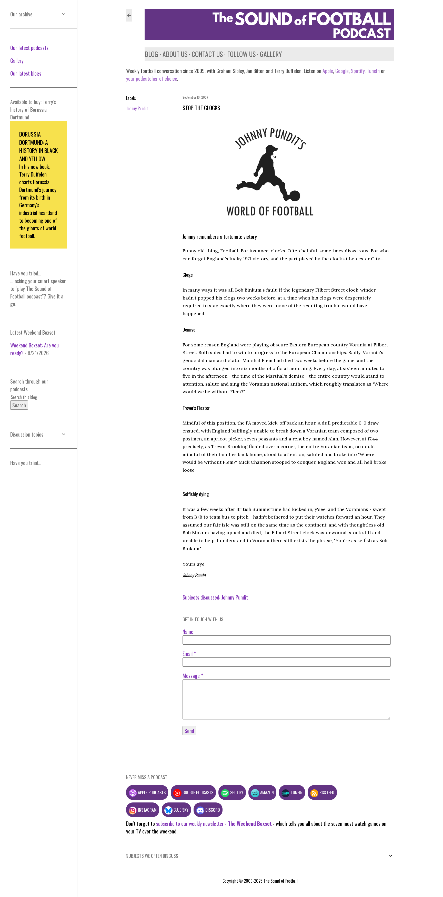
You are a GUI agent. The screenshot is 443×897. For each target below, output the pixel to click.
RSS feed (326, 792)
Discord (212, 810)
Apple (328, 71)
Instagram (147, 810)
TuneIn (373, 71)
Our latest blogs (25, 73)
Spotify (358, 71)
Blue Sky (180, 810)
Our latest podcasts (29, 47)
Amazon (266, 792)
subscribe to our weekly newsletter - (214, 823)
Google (341, 71)
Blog (151, 54)
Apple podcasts (151, 792)
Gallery (271, 54)
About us (175, 54)
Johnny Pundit (137, 108)
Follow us (241, 54)
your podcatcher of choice (151, 78)
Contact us (207, 54)
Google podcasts (197, 792)
